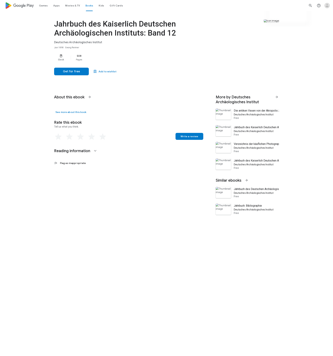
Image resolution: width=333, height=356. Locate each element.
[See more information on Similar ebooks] (246, 180)
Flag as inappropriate (70, 163)
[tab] (43, 5)
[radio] (58, 137)
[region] (123, 57)
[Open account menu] (327, 5)
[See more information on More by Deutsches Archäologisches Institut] (276, 97)
